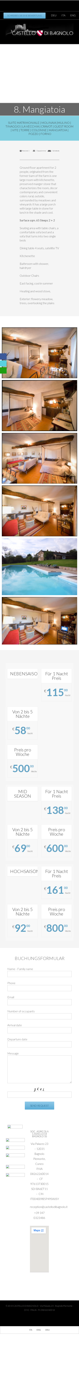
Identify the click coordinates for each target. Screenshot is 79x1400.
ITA (63, 15)
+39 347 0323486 (39, 1215)
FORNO (45, 133)
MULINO (64, 122)
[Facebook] (32, 4)
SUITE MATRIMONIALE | (24, 122)
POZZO (33, 133)
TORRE (25, 130)
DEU (53, 15)
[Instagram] (43, 4)
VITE (15, 130)
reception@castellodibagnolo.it (39, 1206)
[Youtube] (38, 4)
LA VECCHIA (30, 126)
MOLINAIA (48, 122)
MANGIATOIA (58, 130)
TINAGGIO (13, 126)
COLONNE (39, 130)
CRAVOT (46, 126)
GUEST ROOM (63, 126)
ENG (73, 15)
